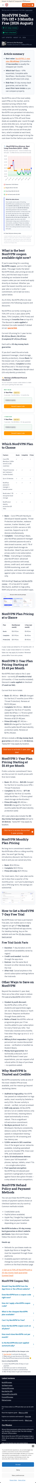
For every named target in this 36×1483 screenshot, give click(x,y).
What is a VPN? (23, 1413)
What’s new (28, 1420)
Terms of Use (21, 1480)
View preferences (18, 1475)
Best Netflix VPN (7, 1391)
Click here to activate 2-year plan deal (16, 750)
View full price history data (12, 233)
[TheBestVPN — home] (6, 5)
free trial (25, 926)
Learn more (28, 10)
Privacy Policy (13, 1480)
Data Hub (28, 1416)
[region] (18, 482)
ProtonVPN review (7, 1397)
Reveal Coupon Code (18, 406)
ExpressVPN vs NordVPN (9, 1394)
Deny (18, 1470)
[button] (33, 1446)
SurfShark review (7, 1385)
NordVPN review (7, 1382)
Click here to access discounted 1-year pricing (17, 831)
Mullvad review (6, 1400)
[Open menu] (3, 5)
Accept (18, 1464)
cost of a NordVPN (12, 997)
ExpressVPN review (8, 1388)
